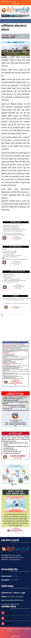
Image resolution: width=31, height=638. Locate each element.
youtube (7, 623)
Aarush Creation (16, 631)
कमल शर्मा (15, 576)
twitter (7, 618)
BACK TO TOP (15, 636)
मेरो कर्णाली (6, 35)
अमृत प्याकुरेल (14, 580)
